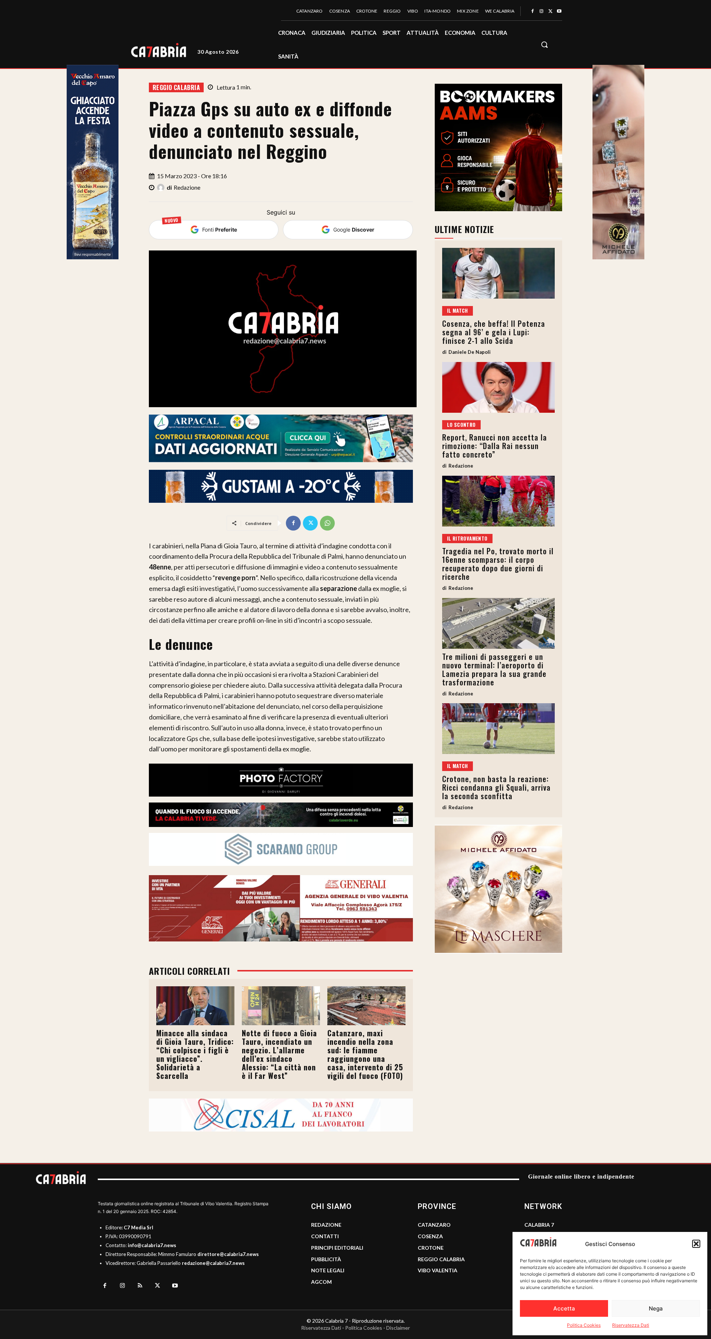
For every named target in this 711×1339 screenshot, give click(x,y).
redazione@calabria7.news (213, 1263)
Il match (457, 310)
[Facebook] (532, 11)
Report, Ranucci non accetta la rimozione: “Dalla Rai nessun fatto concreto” (494, 446)
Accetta (564, 1308)
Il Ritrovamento (467, 538)
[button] (696, 1243)
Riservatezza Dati (630, 1325)
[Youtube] (559, 11)
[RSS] (140, 1286)
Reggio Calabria (176, 87)
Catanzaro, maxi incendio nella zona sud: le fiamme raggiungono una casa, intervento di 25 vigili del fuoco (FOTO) (365, 1054)
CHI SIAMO (331, 1206)
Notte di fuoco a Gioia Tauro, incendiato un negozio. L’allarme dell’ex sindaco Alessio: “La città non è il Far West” (279, 1054)
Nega (656, 1308)
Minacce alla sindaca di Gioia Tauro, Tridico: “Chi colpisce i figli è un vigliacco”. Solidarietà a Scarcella (195, 1054)
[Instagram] (541, 11)
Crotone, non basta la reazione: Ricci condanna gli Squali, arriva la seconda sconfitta (496, 787)
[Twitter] (550, 11)
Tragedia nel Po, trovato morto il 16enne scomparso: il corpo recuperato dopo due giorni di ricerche (498, 563)
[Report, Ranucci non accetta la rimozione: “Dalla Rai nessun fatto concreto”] (498, 387)
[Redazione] (162, 187)
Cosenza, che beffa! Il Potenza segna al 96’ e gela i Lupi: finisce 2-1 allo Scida (493, 332)
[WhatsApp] (327, 523)
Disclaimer (398, 1328)
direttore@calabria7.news (228, 1254)
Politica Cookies (584, 1325)
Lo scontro (461, 424)
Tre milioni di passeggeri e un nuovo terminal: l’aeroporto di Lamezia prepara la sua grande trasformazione (494, 669)
